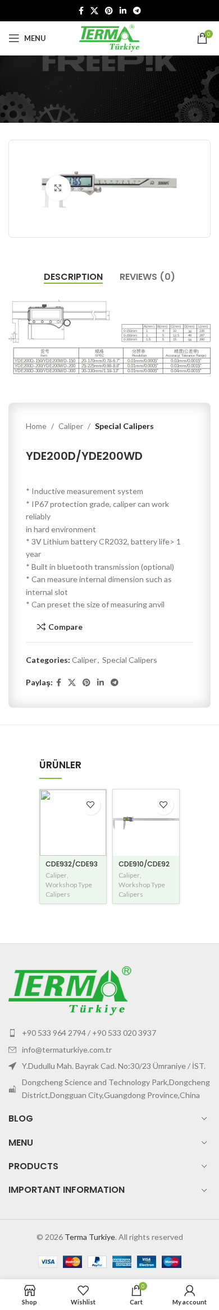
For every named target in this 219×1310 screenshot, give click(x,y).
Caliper (70, 426)
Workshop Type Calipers (68, 889)
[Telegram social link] (137, 11)
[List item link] (109, 1033)
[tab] (73, 276)
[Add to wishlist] (91, 805)
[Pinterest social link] (109, 11)
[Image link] (69, 990)
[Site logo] (110, 37)
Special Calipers (124, 426)
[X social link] (94, 11)
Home (36, 426)
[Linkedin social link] (123, 11)
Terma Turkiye (90, 1237)
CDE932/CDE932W (71, 868)
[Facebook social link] (81, 11)
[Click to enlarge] (58, 188)
